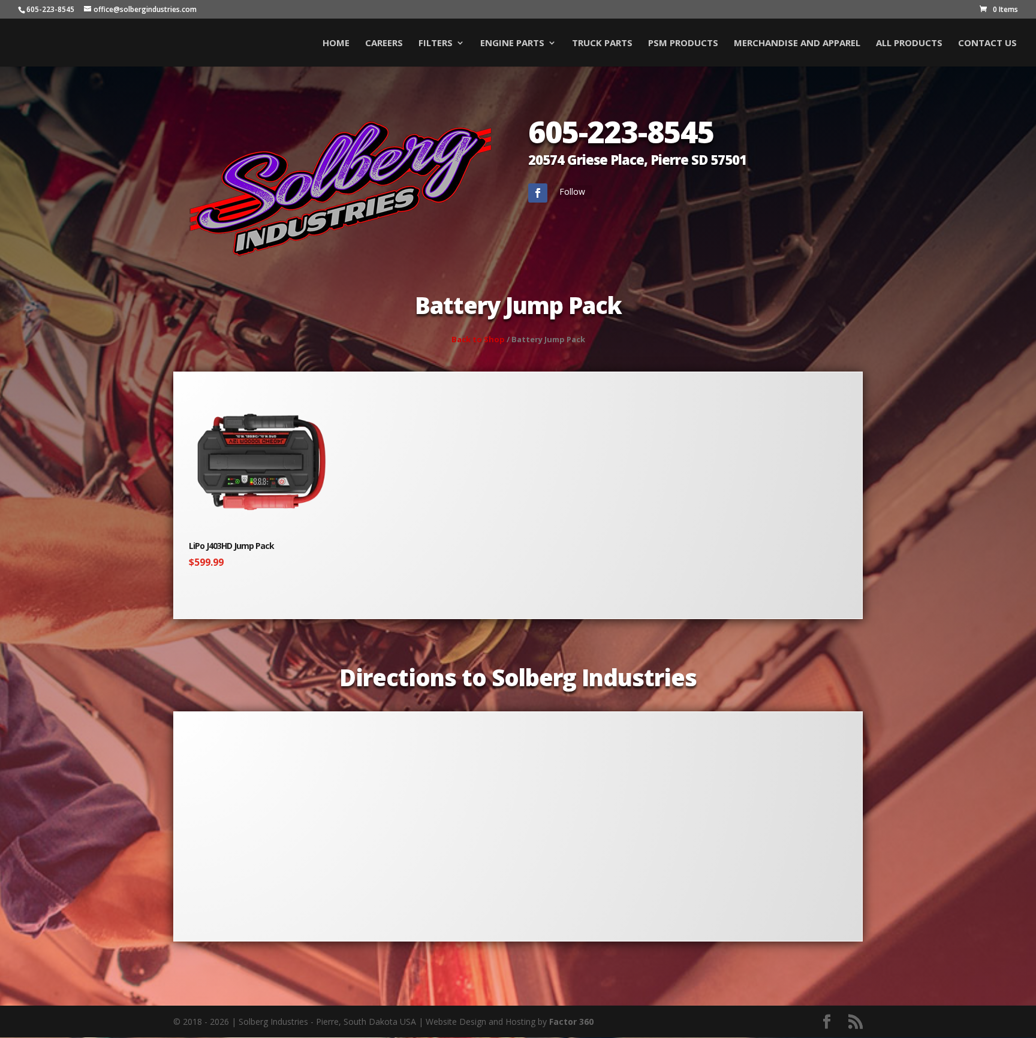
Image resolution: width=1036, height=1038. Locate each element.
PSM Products (683, 43)
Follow (572, 191)
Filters (435, 43)
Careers (384, 43)
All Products (909, 43)
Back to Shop (478, 339)
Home (336, 43)
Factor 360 (571, 1021)
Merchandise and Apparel (797, 43)
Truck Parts (602, 43)
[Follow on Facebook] (537, 193)
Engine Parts (512, 43)
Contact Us (987, 43)
